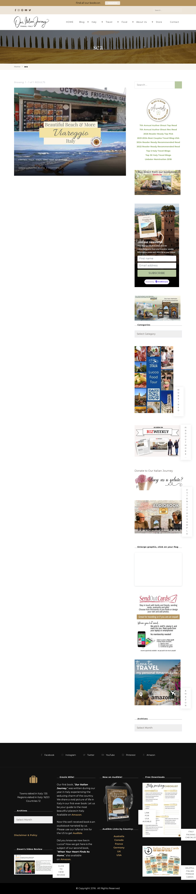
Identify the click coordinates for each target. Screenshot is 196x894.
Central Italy (26, 160)
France (119, 844)
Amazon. (66, 859)
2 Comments (53, 168)
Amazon (186, 698)
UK (119, 851)
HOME (69, 22)
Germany (119, 847)
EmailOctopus (163, 282)
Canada (119, 840)
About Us (141, 22)
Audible (77, 833)
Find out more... (186, 442)
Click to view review (61, 870)
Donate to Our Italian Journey (154, 470)
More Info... (178, 401)
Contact (174, 22)
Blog (82, 22)
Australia (119, 836)
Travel (109, 22)
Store (159, 22)
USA (119, 855)
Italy (94, 22)
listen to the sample (187, 512)
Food (124, 22)
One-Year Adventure (55, 160)
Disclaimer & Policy (25, 835)
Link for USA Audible (147, 817)
